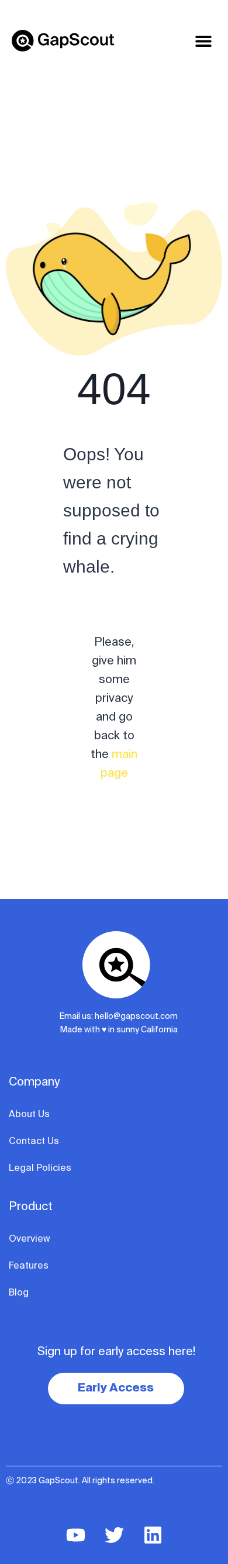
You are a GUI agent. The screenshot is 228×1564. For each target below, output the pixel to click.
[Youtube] (75, 1534)
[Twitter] (114, 1534)
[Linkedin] (152, 1534)
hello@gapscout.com (136, 1016)
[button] (203, 40)
